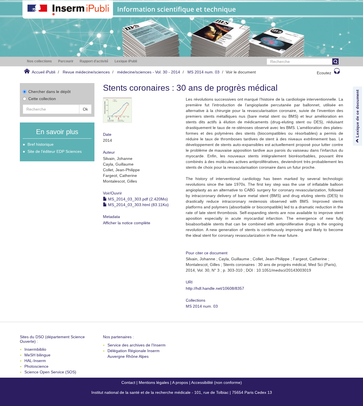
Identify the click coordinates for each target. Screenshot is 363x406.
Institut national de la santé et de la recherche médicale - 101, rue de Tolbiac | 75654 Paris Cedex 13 (181, 392)
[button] (39, 61)
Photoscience (36, 366)
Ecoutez (324, 73)
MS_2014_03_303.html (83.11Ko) (138, 204)
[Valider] (335, 61)
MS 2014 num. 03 (203, 72)
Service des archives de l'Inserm (136, 345)
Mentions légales (154, 382)
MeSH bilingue (37, 355)
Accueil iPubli (43, 72)
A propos (180, 382)
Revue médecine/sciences (86, 72)
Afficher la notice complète (126, 223)
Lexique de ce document (357, 114)
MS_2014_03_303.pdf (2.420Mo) (137, 199)
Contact (128, 382)
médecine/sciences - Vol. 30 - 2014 (148, 72)
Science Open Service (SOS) (50, 372)
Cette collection (42, 98)
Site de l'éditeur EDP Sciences (55, 151)
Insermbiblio (35, 349)
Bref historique (41, 144)
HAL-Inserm (35, 360)
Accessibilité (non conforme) (216, 382)
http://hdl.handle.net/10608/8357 (215, 288)
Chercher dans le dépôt (49, 91)
